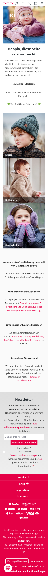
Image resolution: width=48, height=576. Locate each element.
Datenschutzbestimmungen (23, 455)
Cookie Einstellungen (34, 571)
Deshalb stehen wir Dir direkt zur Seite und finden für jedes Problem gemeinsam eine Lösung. (24, 307)
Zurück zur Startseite (24, 83)
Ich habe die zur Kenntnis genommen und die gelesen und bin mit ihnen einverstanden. (25, 459)
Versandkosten (22, 533)
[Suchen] (16, 3)
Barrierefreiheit (13, 571)
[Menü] (42, 3)
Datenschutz (12, 566)
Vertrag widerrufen (17, 561)
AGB (40, 458)
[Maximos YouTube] (35, 523)
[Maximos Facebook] (24, 523)
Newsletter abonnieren (24, 442)
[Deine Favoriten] (23, 3)
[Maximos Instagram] (13, 523)
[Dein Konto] (29, 3)
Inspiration (22, 490)
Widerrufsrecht (36, 566)
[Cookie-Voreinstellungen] (8, 568)
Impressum (37, 561)
